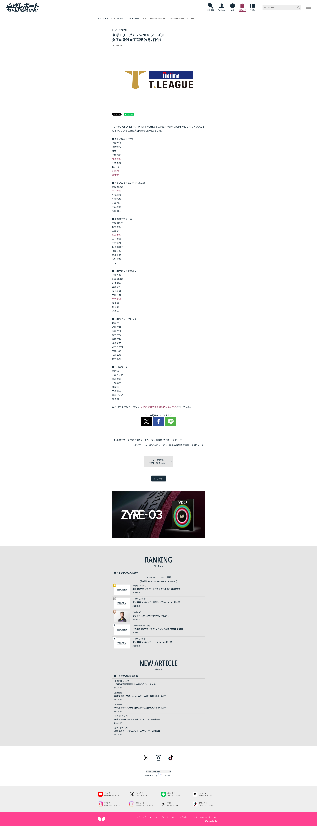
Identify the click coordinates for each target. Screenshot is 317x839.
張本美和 (116, 158)
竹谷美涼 (116, 298)
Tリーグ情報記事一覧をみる (157, 461)
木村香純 (116, 190)
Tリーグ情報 (134, 18)
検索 (298, 7)
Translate (167, 775)
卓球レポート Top (105, 18)
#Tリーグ (158, 478)
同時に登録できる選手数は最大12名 (159, 407)
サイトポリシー (153, 817)
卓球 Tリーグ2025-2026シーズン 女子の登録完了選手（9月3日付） (149, 440)
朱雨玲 (115, 170)
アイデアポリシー (184, 817)
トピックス (120, 18)
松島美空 (116, 234)
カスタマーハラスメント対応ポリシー (205, 817)
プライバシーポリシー (168, 817)
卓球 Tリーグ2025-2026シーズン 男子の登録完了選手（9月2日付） (167, 445)
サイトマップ (141, 817)
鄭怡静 (115, 174)
